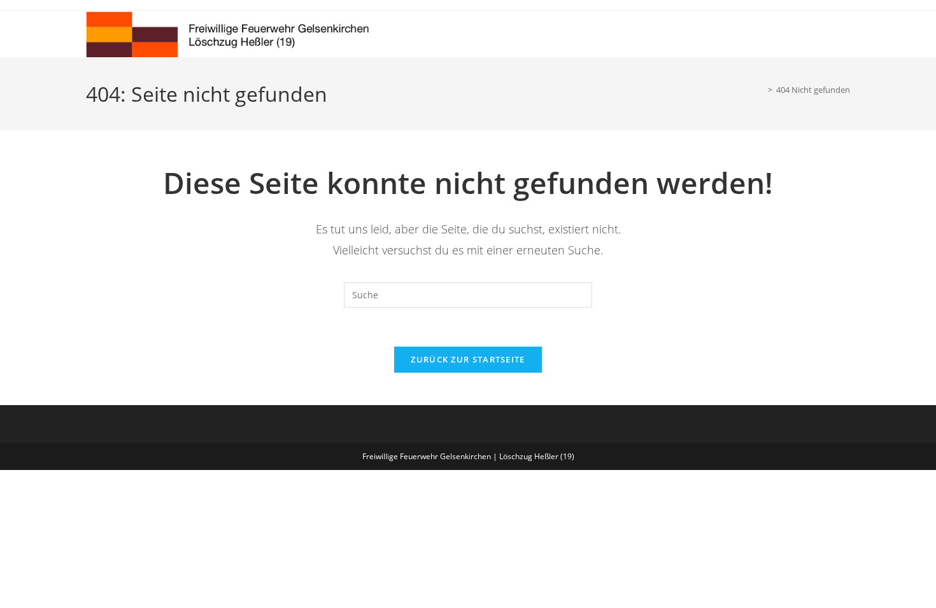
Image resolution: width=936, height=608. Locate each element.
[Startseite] (761, 89)
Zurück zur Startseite (468, 359)
